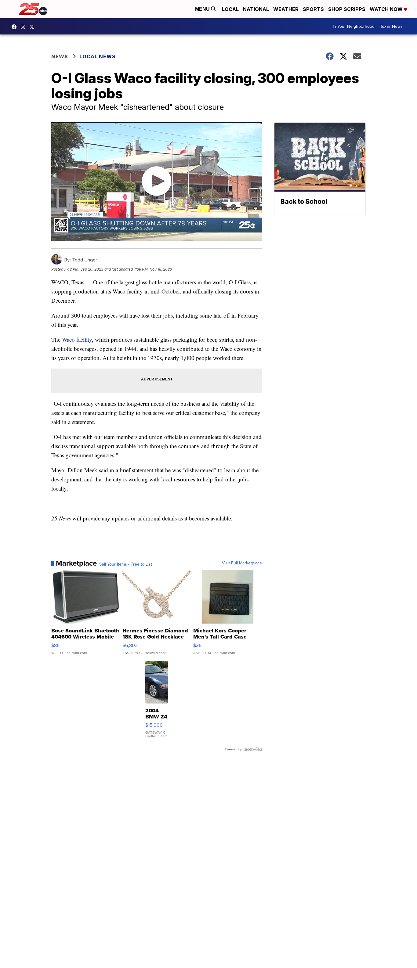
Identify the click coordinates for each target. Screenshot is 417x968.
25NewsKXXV (16, 26)
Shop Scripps (346, 9)
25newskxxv (24, 26)
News (59, 56)
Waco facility (77, 339)
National (256, 9)
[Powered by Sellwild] (253, 749)
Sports (313, 9)
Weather (286, 9)
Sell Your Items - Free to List (125, 564)
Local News (97, 56)
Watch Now (387, 9)
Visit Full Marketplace (242, 563)
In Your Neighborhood (354, 26)
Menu (203, 9)
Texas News (391, 26)
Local (230, 9)
